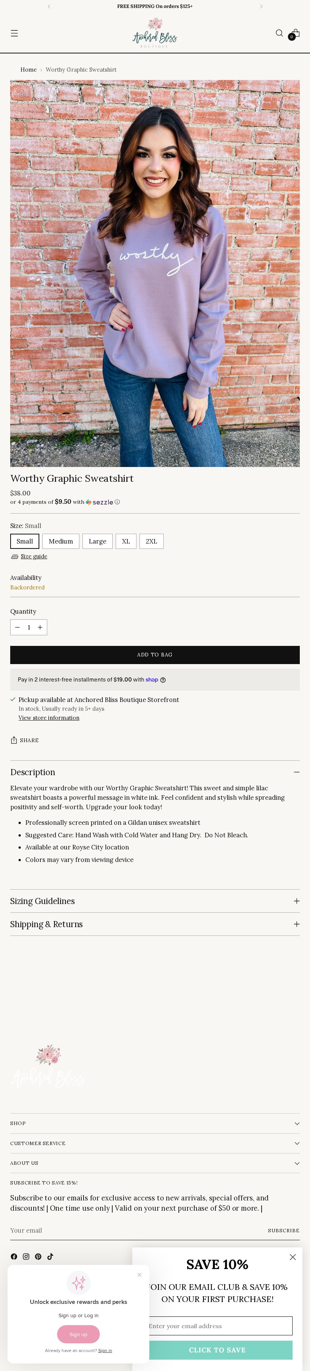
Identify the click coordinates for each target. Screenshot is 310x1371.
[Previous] (49, 6)
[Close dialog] (292, 1257)
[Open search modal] (279, 33)
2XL (151, 541)
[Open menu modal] (14, 33)
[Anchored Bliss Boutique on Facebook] (14, 1258)
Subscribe (284, 1230)
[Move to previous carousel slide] (276, 993)
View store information (49, 717)
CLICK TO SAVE (217, 1350)
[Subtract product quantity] (17, 627)
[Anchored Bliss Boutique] (155, 33)
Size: (25, 526)
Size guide (34, 556)
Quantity (23, 611)
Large (97, 541)
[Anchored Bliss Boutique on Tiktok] (51, 1258)
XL (126, 541)
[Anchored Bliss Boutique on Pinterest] (38, 1258)
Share (29, 740)
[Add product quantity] (40, 627)
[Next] (261, 6)
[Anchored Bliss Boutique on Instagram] (26, 1258)
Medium (61, 541)
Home (28, 69)
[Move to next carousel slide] (293, 993)
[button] (155, 502)
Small (25, 541)
